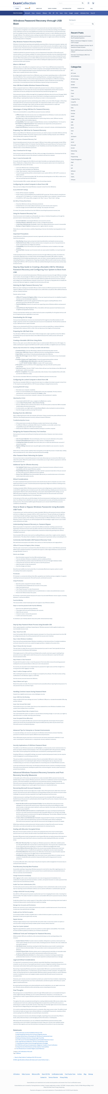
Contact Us (80, 8)
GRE (72, 122)
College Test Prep (75, 99)
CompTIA (73, 102)
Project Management (76, 159)
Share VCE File (46, 1074)
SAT (72, 168)
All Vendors (16, 1074)
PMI (50, 13)
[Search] (93, 24)
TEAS (72, 174)
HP (53, 13)
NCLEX (73, 148)
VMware (45, 13)
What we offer (36, 1074)
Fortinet (73, 113)
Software (73, 171)
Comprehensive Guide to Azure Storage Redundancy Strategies (32, 1043)
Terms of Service (53, 1077)
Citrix (65, 13)
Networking (74, 151)
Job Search (73, 136)
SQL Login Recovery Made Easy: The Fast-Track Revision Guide (32, 1041)
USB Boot (18, 1053)
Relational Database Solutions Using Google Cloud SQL (30, 1038)
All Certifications (22, 1051)
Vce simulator (67, 8)
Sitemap (90, 1074)
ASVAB (73, 84)
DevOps (73, 110)
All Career (73, 73)
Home (17, 8)
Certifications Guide (57, 1074)
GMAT (72, 116)
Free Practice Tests (70, 1074)
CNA (72, 96)
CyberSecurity (74, 104)
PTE (72, 165)
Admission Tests (84, 13)
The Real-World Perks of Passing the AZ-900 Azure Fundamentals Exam (34, 1036)
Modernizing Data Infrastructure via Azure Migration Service (31, 1034)
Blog (85, 1074)
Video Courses (52, 8)
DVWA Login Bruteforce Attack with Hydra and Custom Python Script (31, 1059)
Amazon (38, 13)
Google (71, 13)
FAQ (91, 8)
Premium (27, 8)
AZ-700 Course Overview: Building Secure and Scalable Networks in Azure (34, 1039)
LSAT (72, 139)
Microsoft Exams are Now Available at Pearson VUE (29, 1032)
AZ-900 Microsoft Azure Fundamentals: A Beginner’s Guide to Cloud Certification (36, 1045)
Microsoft (27, 13)
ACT (72, 70)
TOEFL (72, 176)
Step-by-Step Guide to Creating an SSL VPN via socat (27, 1057)
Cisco (33, 13)
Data (72, 107)
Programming (74, 156)
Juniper (76, 13)
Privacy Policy (64, 1077)
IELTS (72, 128)
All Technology (74, 79)
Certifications (74, 87)
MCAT (72, 142)
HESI (72, 125)
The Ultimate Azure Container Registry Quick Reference (30, 1048)
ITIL (57, 13)
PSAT (72, 162)
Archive (79, 1074)
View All (93, 13)
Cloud (72, 93)
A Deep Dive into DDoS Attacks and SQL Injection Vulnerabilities (32, 1046)
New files (39, 8)
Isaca (61, 13)
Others (72, 153)
